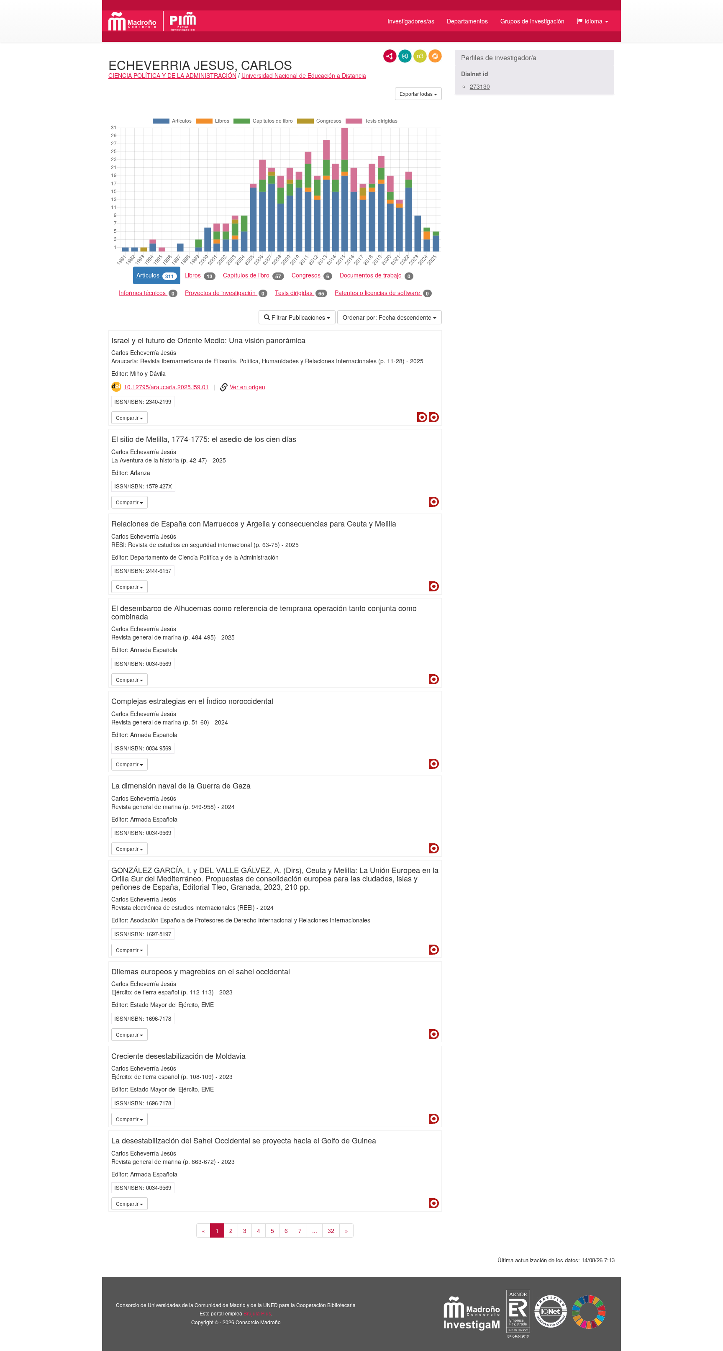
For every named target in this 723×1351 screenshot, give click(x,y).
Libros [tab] (199, 275)
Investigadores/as (410, 21)
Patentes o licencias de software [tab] (382, 292)
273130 (480, 86)
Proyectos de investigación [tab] (224, 292)
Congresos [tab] (310, 275)
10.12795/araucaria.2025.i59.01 (166, 387)
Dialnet (422, 417)
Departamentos (467, 21)
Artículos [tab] (155, 275)
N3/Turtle (420, 56)
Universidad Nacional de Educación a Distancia (303, 75)
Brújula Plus (257, 1313)
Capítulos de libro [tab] (252, 275)
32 (331, 1230)
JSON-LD (405, 56)
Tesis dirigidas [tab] (299, 292)
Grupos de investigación (532, 21)
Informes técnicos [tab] (146, 292)
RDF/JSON (435, 56)
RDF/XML (390, 56)
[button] (593, 20)
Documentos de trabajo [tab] (375, 275)
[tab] (534, 58)
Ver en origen (247, 387)
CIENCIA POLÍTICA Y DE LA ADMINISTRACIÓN (172, 75)
